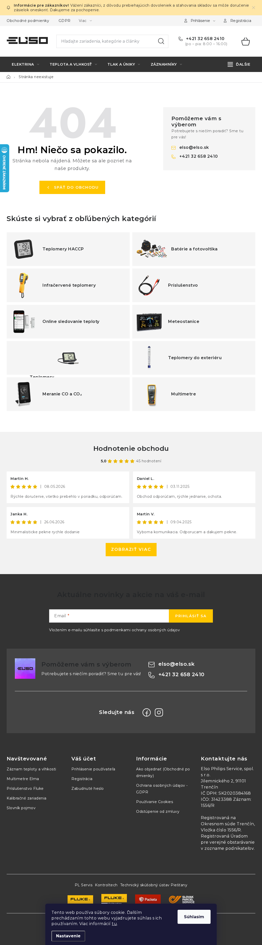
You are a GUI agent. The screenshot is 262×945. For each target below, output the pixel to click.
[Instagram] (159, 712)
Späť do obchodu (76, 187)
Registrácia (241, 20)
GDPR (65, 20)
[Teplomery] (68, 358)
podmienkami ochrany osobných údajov (142, 630)
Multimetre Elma (23, 779)
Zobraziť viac (131, 549)
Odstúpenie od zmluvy (157, 811)
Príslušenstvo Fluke (25, 788)
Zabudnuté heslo (87, 788)
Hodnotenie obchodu (131, 448)
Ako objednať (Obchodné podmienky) (163, 772)
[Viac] (239, 64)
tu (114, 923)
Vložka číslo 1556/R (221, 830)
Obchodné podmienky (28, 20)
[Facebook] (147, 712)
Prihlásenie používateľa (93, 769)
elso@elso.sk (194, 147)
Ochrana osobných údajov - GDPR (162, 788)
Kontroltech (106, 885)
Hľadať (161, 41)
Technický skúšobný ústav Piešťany (154, 885)
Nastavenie (68, 936)
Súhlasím (194, 916)
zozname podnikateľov (229, 848)
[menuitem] (25, 64)
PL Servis (84, 885)
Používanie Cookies (154, 801)
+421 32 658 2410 (205, 38)
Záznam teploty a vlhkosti (31, 769)
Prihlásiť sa (190, 616)
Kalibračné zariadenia (27, 798)
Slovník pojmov (21, 808)
